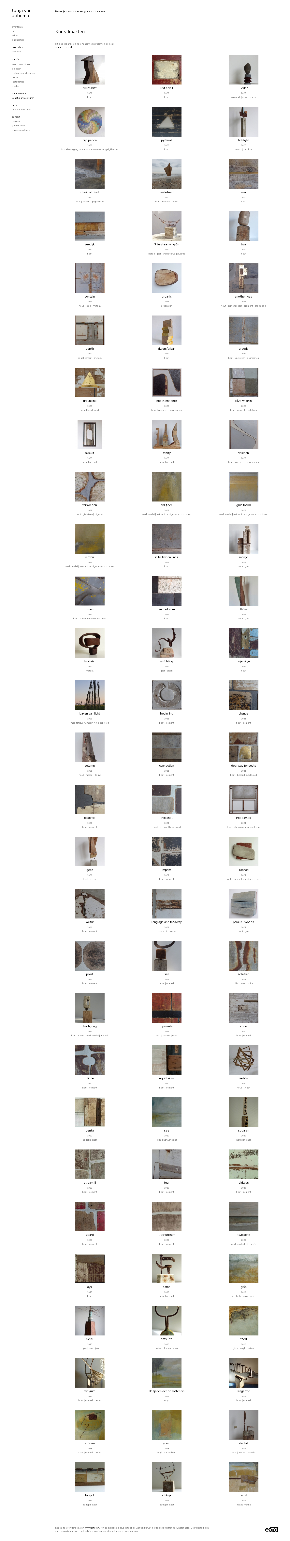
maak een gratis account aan (89, 11)
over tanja (17, 26)
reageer (16, 121)
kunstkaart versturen (23, 98)
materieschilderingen (23, 73)
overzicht (17, 51)
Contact (16, 116)
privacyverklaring (21, 130)
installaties (18, 81)
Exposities (17, 47)
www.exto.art (92, 1527)
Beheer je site (62, 11)
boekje (15, 86)
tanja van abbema (22, 13)
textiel (15, 77)
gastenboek (18, 125)
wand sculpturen (21, 64)
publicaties (18, 39)
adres (15, 35)
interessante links (21, 109)
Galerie (15, 59)
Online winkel (19, 93)
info (14, 31)
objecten (16, 68)
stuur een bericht (64, 47)
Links (14, 105)
